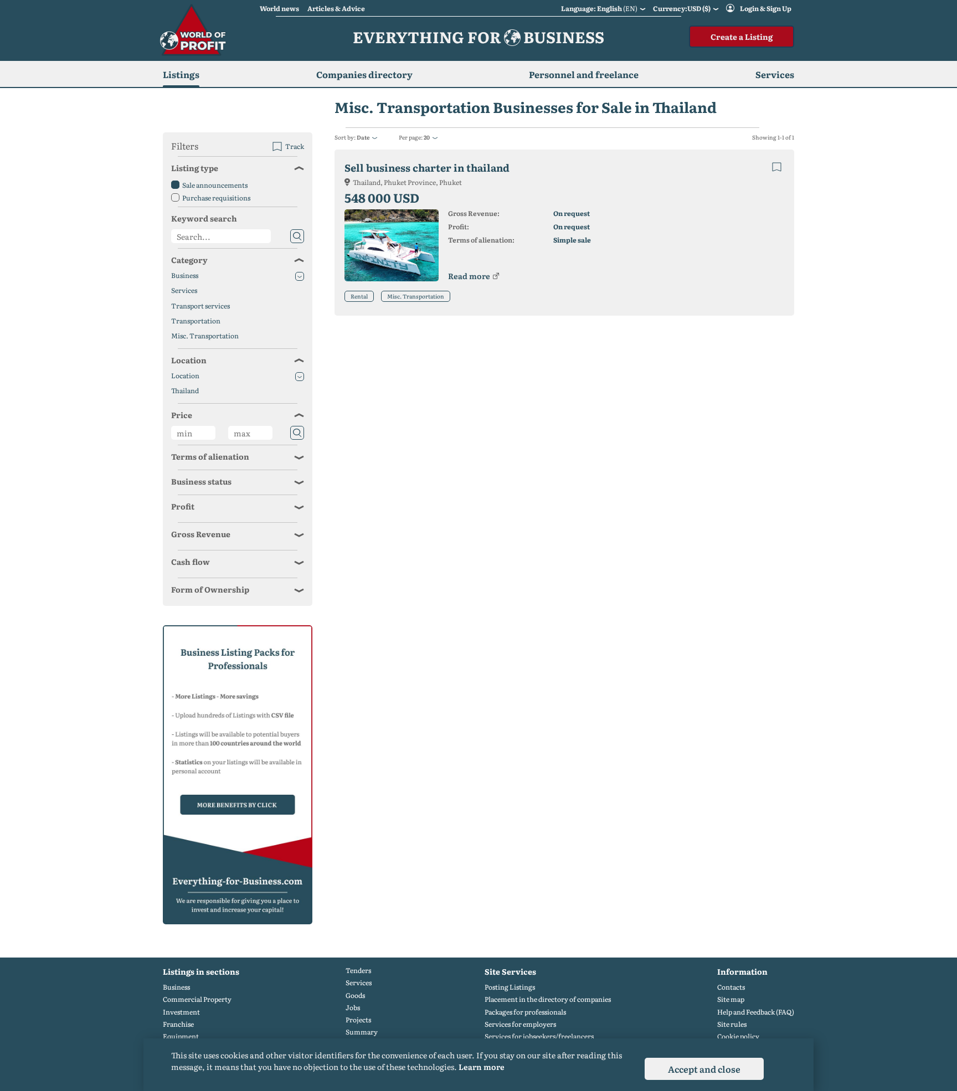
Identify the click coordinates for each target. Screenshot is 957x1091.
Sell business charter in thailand (427, 167)
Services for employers (520, 1024)
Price (181, 414)
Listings (181, 74)
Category (189, 259)
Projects (358, 1020)
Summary (362, 1032)
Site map (730, 999)
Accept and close (704, 1068)
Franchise (178, 1024)
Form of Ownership (210, 589)
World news (279, 8)
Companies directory (364, 74)
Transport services (200, 306)
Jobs (353, 1007)
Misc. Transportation (415, 296)
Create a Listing (742, 36)
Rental (359, 296)
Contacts (731, 987)
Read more (469, 275)
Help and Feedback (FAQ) (755, 1012)
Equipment (181, 1036)
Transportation (195, 321)
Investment (181, 1012)
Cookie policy (738, 1036)
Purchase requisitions (216, 198)
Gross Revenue (200, 533)
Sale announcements (215, 185)
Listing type (194, 167)
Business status (201, 481)
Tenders (358, 970)
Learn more (482, 1066)
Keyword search (204, 218)
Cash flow (190, 561)
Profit (182, 506)
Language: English (599, 8)
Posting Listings (510, 987)
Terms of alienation (210, 456)
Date (363, 137)
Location (189, 360)
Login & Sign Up (765, 8)
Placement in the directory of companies (548, 999)
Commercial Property (197, 999)
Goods (355, 995)
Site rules (732, 1024)
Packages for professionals (525, 1012)
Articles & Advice (336, 8)
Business (184, 275)
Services (184, 290)
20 (427, 137)
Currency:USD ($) (682, 8)
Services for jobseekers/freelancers (539, 1036)
